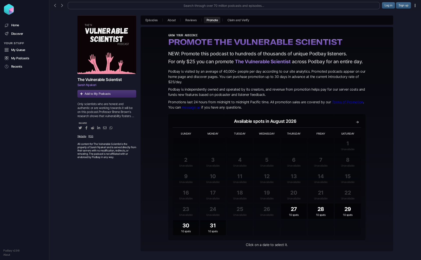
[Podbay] (9, 13)
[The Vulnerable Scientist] (106, 44)
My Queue (18, 50)
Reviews (191, 20)
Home (15, 25)
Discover (17, 33)
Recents (16, 66)
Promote (212, 20)
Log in (388, 5)
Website (81, 136)
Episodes (151, 20)
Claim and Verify (238, 20)
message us (191, 107)
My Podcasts (20, 58)
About (6, 254)
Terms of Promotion (347, 102)
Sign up (403, 5)
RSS (90, 136)
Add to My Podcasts (98, 93)
